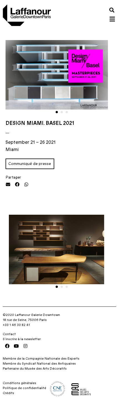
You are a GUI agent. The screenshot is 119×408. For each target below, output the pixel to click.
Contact (9, 334)
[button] (111, 9)
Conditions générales (19, 383)
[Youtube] (16, 346)
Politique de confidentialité (24, 388)
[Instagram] (25, 346)
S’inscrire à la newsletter (22, 339)
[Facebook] (7, 346)
